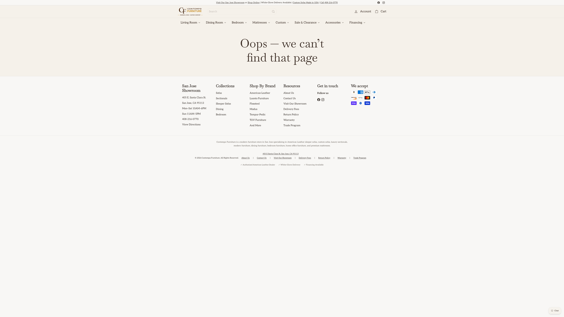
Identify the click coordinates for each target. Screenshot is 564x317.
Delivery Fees (291, 109)
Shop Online (254, 2)
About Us (288, 93)
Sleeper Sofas (223, 103)
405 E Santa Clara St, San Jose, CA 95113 (281, 154)
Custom (281, 22)
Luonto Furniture (259, 98)
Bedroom (238, 22)
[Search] (273, 11)
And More (255, 125)
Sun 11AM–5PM (191, 113)
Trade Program (291, 125)
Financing (356, 22)
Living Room (189, 22)
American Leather (260, 93)
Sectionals (221, 98)
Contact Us (289, 98)
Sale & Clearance (306, 22)
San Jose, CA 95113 (193, 103)
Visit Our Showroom (295, 103)
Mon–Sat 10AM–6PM (194, 108)
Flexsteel (255, 103)
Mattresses (260, 22)
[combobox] (242, 11)
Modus (253, 109)
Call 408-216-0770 (329, 2)
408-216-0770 (190, 119)
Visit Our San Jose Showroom (230, 2)
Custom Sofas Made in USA (306, 2)
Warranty (289, 120)
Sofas (219, 93)
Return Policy (291, 114)
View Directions (191, 124)
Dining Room (215, 22)
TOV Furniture (258, 120)
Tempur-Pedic (258, 114)
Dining (220, 109)
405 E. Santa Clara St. (194, 97)
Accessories (333, 22)
